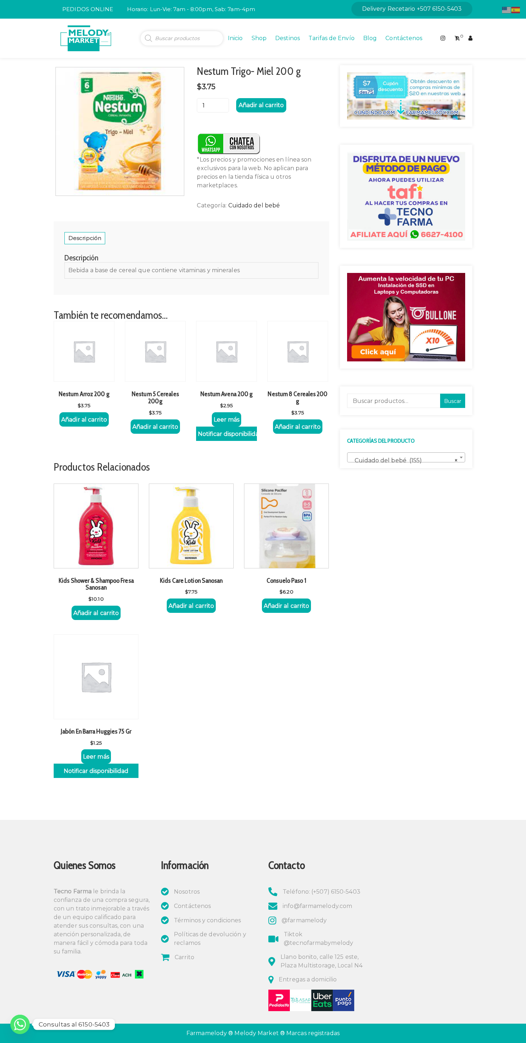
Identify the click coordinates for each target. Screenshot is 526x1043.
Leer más (227, 419)
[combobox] (406, 457)
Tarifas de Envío (331, 38)
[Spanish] (516, 9)
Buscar (452, 401)
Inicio (235, 38)
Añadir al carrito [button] (84, 419)
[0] (457, 38)
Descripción (84, 238)
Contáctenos (403, 38)
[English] (506, 9)
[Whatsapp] (20, 1024)
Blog (370, 38)
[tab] (84, 238)
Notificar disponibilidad (227, 434)
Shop (259, 38)
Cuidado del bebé (254, 205)
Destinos (287, 38)
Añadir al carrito (261, 105)
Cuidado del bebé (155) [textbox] (404, 460)
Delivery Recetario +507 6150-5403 (412, 8)
